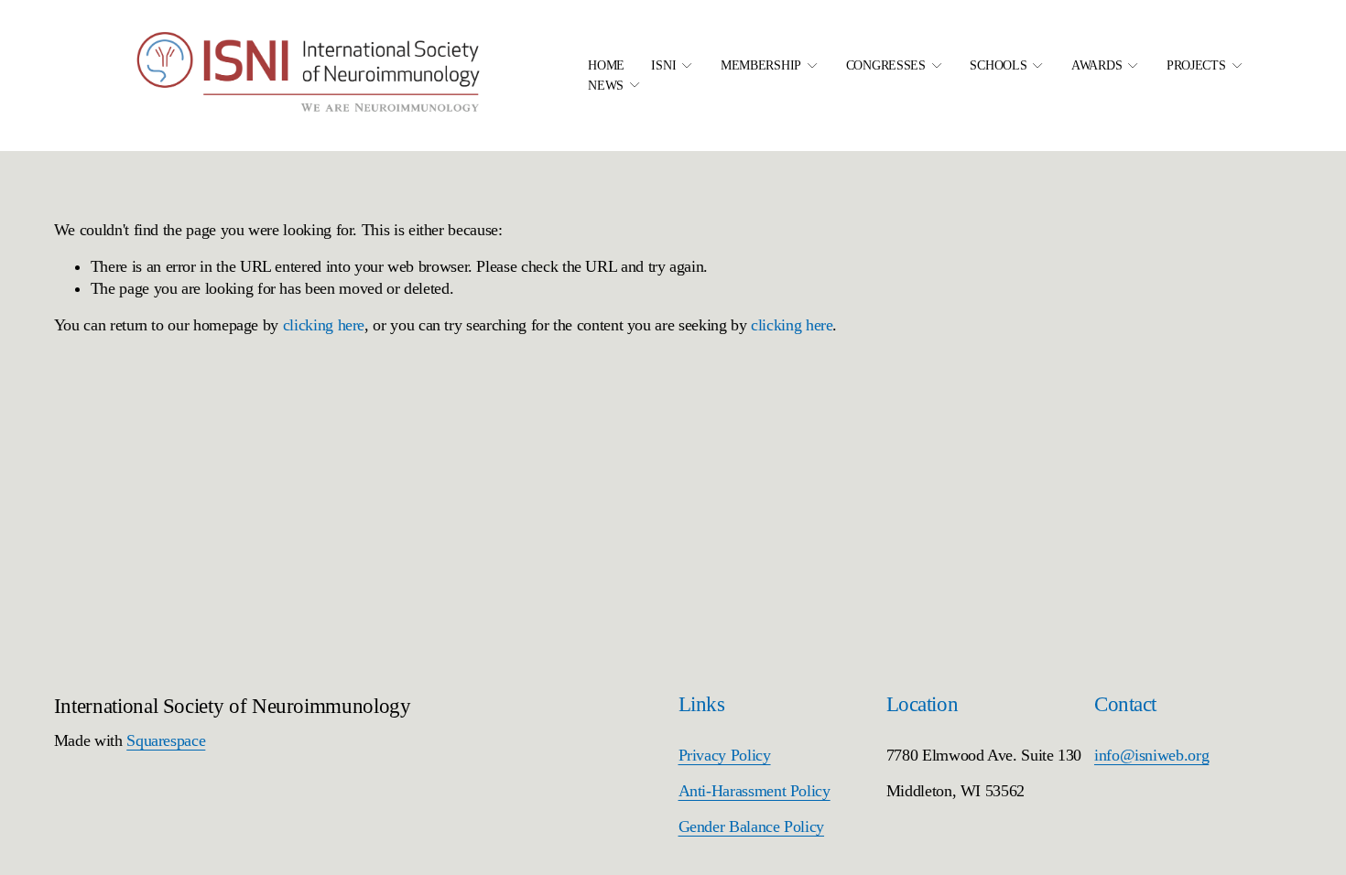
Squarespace (165, 740)
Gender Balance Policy (751, 826)
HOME (606, 65)
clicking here (323, 325)
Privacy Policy (724, 755)
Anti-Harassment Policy (754, 791)
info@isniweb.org (1151, 755)
